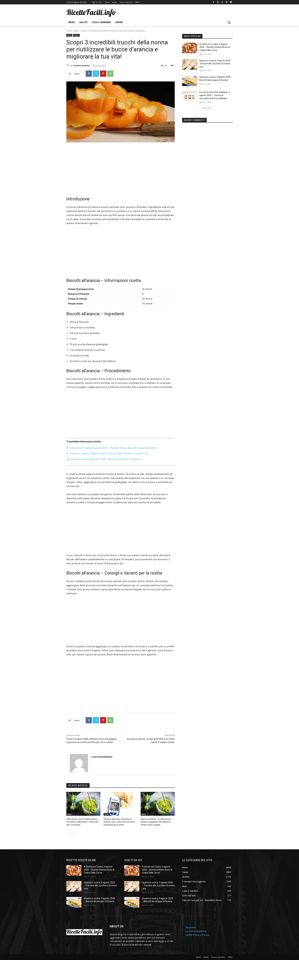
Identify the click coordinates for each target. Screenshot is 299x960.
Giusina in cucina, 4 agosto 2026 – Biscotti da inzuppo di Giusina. (105, 459)
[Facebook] (213, 2)
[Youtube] (231, 2)
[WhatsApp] (110, 74)
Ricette (76, 35)
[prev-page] (68, 832)
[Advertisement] (120, 169)
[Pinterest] (103, 74)
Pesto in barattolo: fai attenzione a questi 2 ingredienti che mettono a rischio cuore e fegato (156, 822)
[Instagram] (218, 2)
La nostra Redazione (195, 931)
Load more (206, 108)
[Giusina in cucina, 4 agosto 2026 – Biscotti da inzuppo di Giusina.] (189, 81)
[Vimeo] (226, 2)
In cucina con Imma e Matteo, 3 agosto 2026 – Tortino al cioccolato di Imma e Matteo (214, 95)
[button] (229, 22)
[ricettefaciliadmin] (68, 65)
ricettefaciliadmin (81, 65)
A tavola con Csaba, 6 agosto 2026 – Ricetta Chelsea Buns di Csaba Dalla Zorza (113, 447)
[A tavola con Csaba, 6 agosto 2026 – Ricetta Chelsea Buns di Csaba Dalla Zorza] (189, 48)
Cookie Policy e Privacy (197, 934)
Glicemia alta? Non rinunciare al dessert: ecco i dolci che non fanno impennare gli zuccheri (119, 822)
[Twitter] (222, 2)
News (76, 30)
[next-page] (73, 832)
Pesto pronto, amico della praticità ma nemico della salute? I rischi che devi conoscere (82, 822)
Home (69, 30)
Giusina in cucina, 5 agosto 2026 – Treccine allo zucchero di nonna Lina (109, 453)
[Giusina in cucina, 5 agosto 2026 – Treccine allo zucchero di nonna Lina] (189, 64)
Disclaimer (190, 927)
